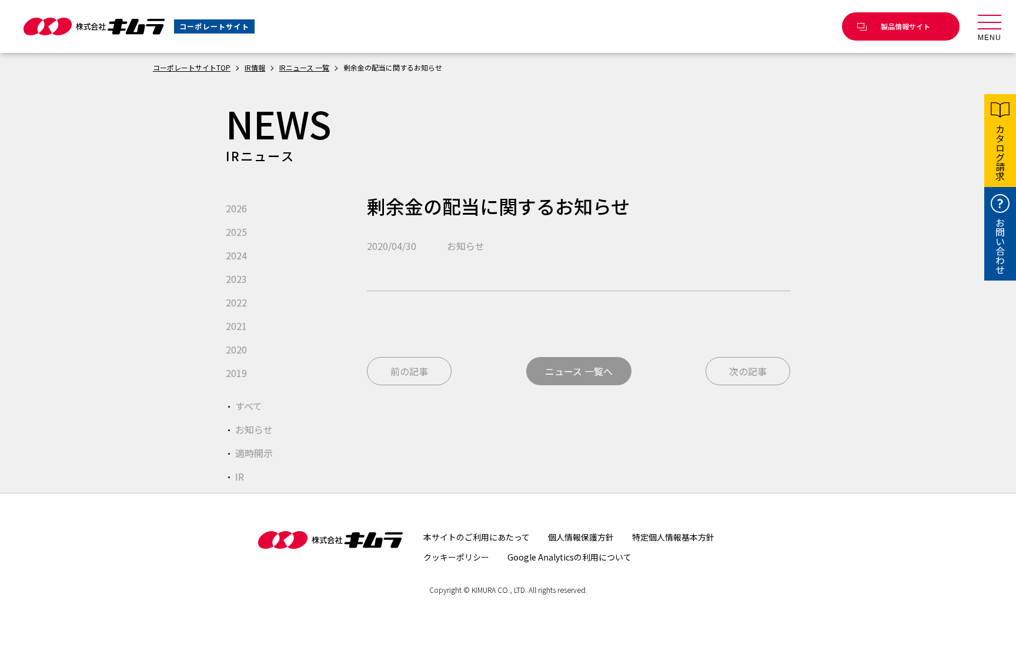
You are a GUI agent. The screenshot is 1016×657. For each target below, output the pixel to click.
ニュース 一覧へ (579, 371)
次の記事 (748, 371)
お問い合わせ (1000, 246)
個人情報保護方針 (581, 537)
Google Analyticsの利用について (569, 557)
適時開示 (254, 453)
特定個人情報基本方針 (673, 537)
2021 (236, 326)
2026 (236, 208)
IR (239, 476)
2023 (236, 279)
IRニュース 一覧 (304, 67)
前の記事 (409, 371)
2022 (236, 302)
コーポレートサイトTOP (191, 67)
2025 (236, 232)
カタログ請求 (1000, 152)
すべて (248, 406)
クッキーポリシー (456, 557)
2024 (236, 255)
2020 (236, 349)
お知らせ (254, 429)
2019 (236, 373)
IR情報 (255, 67)
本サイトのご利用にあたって (476, 537)
